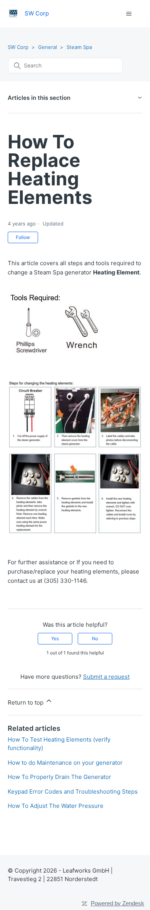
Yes (55, 638)
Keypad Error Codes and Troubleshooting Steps (73, 791)
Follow (23, 237)
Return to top (26, 702)
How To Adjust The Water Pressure (55, 805)
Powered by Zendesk (117, 903)
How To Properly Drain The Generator (59, 776)
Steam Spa (79, 47)
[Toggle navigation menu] (129, 14)
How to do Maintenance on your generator (65, 762)
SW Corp (18, 47)
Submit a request (106, 676)
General (47, 47)
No (95, 638)
